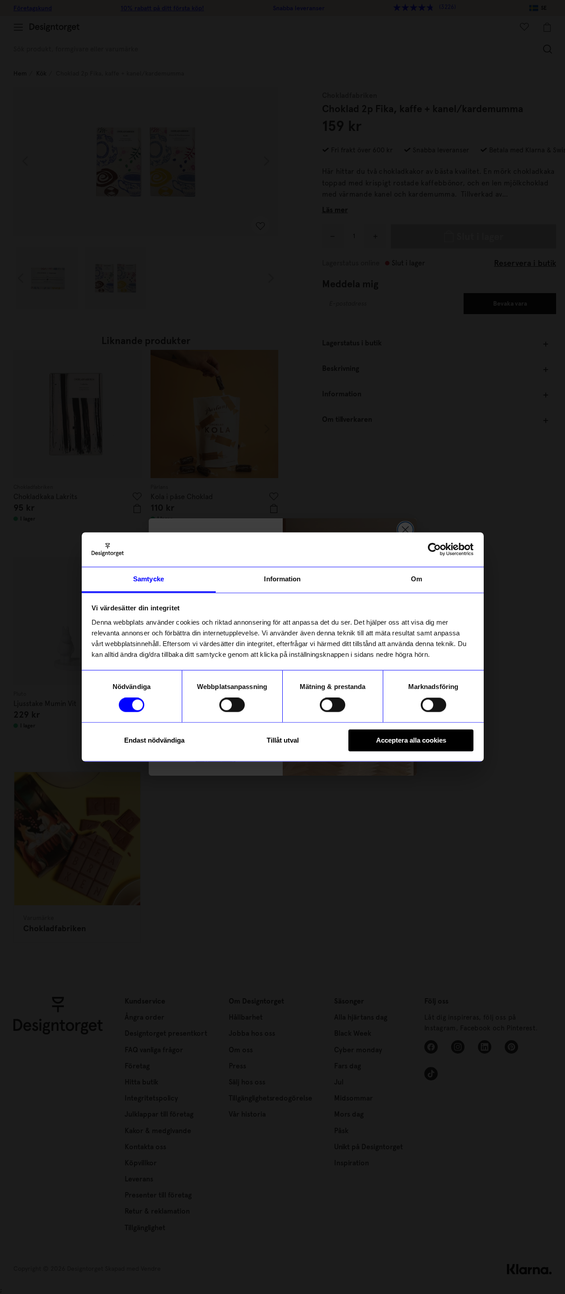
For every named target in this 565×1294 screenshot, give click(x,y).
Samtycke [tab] (148, 579)
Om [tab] (416, 579)
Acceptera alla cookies (411, 740)
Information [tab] (282, 579)
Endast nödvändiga (154, 740)
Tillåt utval (283, 740)
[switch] (232, 705)
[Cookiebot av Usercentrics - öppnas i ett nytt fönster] (434, 549)
